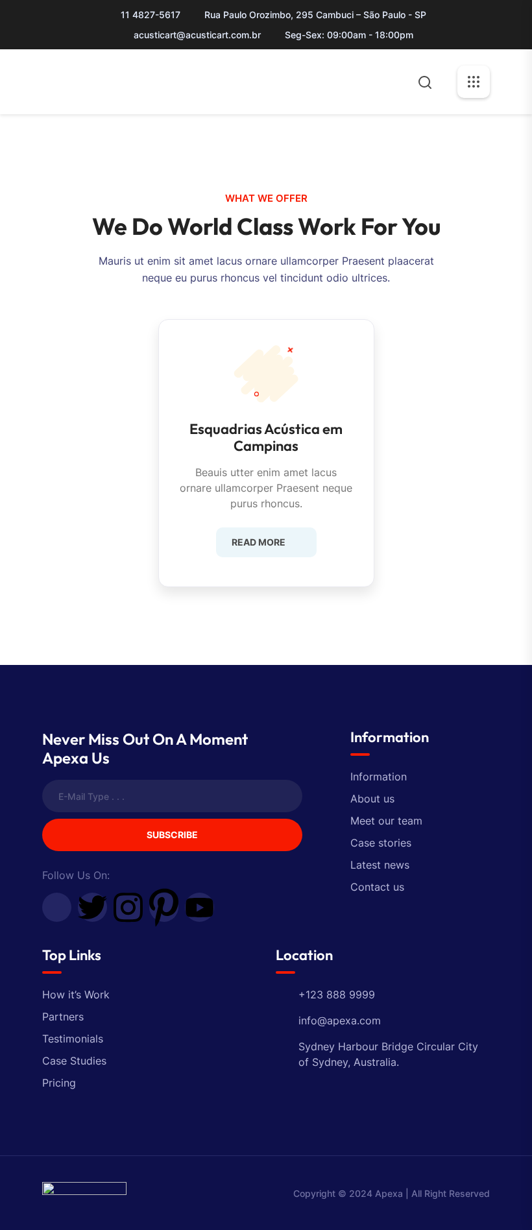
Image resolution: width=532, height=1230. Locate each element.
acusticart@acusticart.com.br (197, 34)
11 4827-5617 (150, 14)
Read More (258, 542)
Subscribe (172, 834)
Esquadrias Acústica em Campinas (266, 437)
